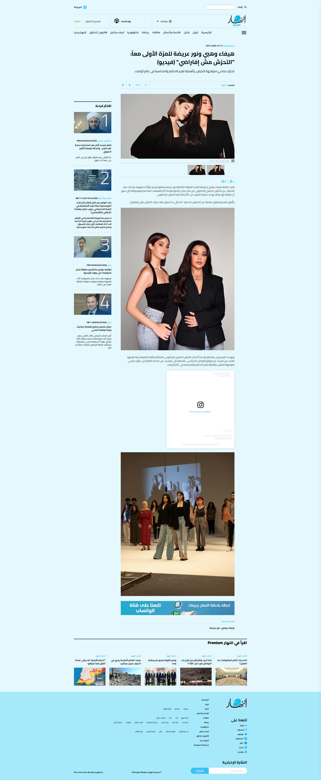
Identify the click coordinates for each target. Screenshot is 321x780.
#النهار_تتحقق (98, 32)
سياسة (185, 708)
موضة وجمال (170, 731)
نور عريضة (214, 628)
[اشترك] (178, 608)
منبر (170, 717)
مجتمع (177, 708)
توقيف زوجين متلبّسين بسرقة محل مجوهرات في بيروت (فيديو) (93, 271)
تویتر (242, 725)
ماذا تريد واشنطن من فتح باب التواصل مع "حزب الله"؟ (196, 662)
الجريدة (78, 7)
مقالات (156, 32)
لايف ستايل (117, 32)
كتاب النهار (242, 656)
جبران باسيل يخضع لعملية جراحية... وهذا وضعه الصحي (93, 328)
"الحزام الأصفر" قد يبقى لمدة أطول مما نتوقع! (90, 662)
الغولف (128, 722)
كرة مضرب (165, 722)
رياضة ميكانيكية (151, 722)
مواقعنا (164, 21)
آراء (176, 717)
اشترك (77, 21)
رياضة (145, 32)
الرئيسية (206, 32)
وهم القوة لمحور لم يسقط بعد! (162, 662)
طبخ (160, 731)
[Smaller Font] (231, 181)
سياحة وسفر (151, 731)
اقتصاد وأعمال (172, 32)
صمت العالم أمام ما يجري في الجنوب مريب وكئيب (126, 662)
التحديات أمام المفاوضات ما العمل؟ (232, 662)
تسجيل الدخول (93, 21)
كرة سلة (175, 722)
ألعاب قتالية (139, 722)
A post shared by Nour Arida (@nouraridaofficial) (200, 444)
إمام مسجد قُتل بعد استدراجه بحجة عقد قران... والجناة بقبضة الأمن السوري (93, 148)
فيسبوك (240, 730)
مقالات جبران (160, 717)
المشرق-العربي (104, 141)
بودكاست (126, 21)
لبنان (186, 32)
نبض (241, 743)
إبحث (240, 7)
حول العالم (139, 731)
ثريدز (241, 747)
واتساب (240, 752)
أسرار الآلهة (167, 708)
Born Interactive (80, 772)
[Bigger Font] (223, 181)
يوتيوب (240, 734)
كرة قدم (185, 722)
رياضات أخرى (117, 722)
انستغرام (239, 738)
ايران (195, 32)
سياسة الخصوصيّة (201, 745)
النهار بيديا (80, 32)
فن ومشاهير (228, 46)
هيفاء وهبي (227, 628)
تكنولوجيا (133, 32)
